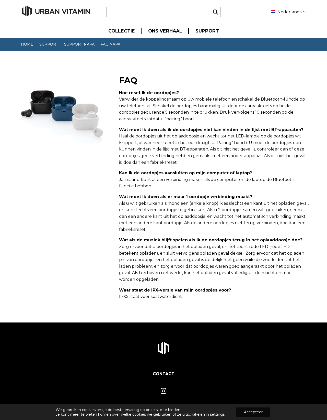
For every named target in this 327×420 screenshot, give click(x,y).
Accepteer (253, 412)
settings (217, 414)
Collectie (121, 31)
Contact (163, 373)
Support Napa (79, 44)
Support (207, 31)
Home (27, 44)
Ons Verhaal (165, 31)
